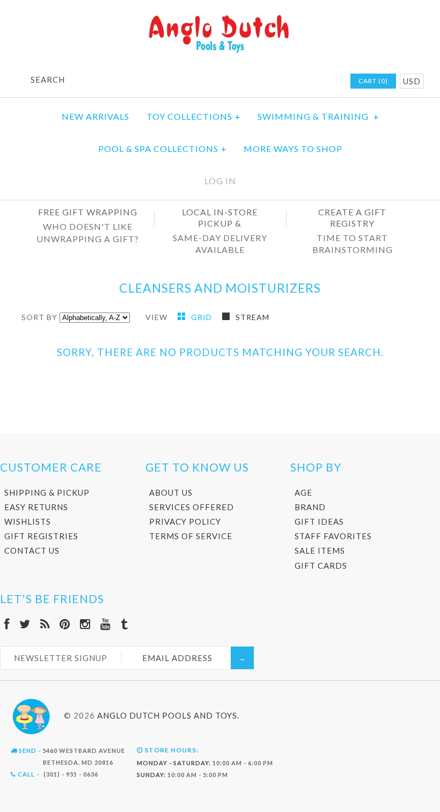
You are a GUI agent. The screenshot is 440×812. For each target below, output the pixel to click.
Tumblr (326, 82)
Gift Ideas (319, 521)
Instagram (298, 82)
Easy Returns (36, 507)
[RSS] (45, 624)
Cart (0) (373, 81)
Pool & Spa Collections (162, 148)
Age (303, 492)
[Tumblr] (124, 624)
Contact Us (32, 550)
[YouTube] (105, 624)
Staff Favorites (333, 536)
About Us (171, 492)
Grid (202, 317)
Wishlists (27, 521)
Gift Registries (41, 536)
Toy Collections (193, 116)
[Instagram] (85, 624)
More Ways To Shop (293, 148)
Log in (220, 181)
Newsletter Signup (60, 658)
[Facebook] (7, 624)
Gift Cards (321, 565)
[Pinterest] (65, 624)
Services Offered (191, 507)
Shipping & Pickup (47, 492)
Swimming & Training (318, 116)
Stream (252, 317)
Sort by (39, 317)
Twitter (256, 82)
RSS (270, 82)
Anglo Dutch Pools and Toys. (168, 715)
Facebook (242, 82)
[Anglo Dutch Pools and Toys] (220, 17)
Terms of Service (190, 536)
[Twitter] (25, 624)
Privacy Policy (185, 521)
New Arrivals (95, 116)
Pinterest (284, 82)
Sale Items (320, 550)
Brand (310, 507)
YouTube (312, 82)
